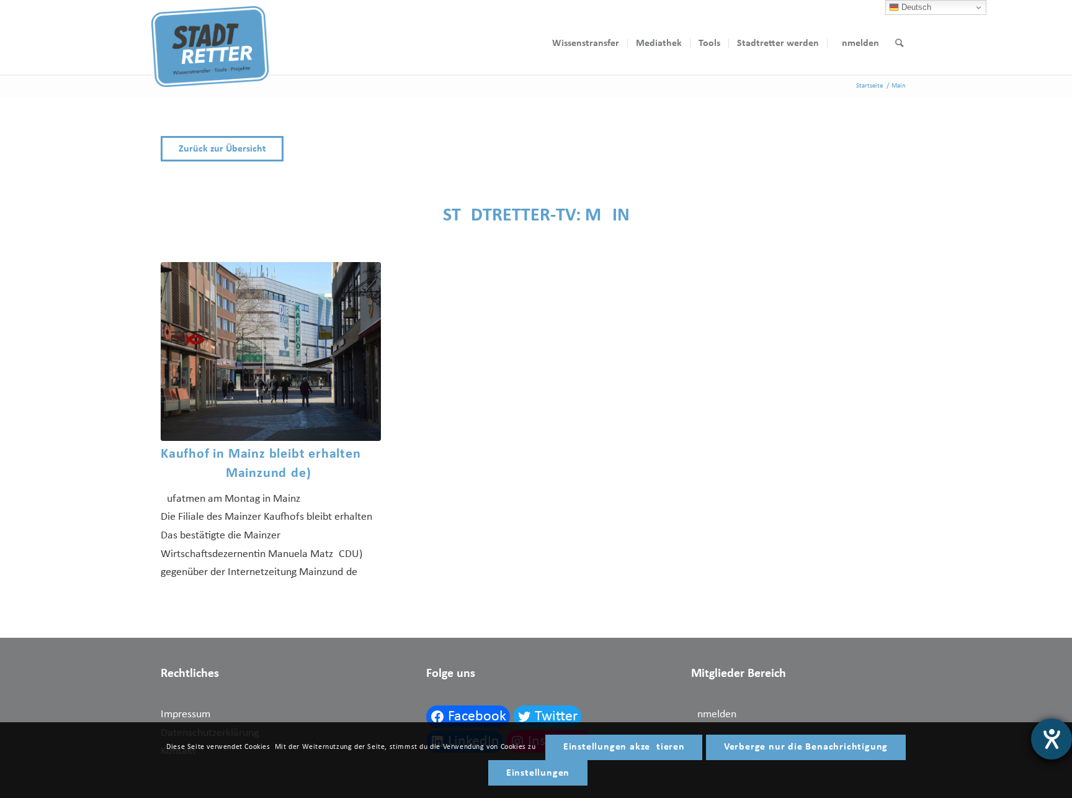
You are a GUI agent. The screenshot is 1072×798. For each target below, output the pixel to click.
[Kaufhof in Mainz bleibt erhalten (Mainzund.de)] (271, 351)
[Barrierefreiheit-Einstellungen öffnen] (1051, 739)
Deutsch (915, 7)
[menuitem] (585, 43)
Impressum (185, 714)
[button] (536, 148)
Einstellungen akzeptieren (624, 747)
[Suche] (899, 43)
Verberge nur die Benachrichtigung (806, 747)
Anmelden (713, 714)
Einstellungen (538, 773)
